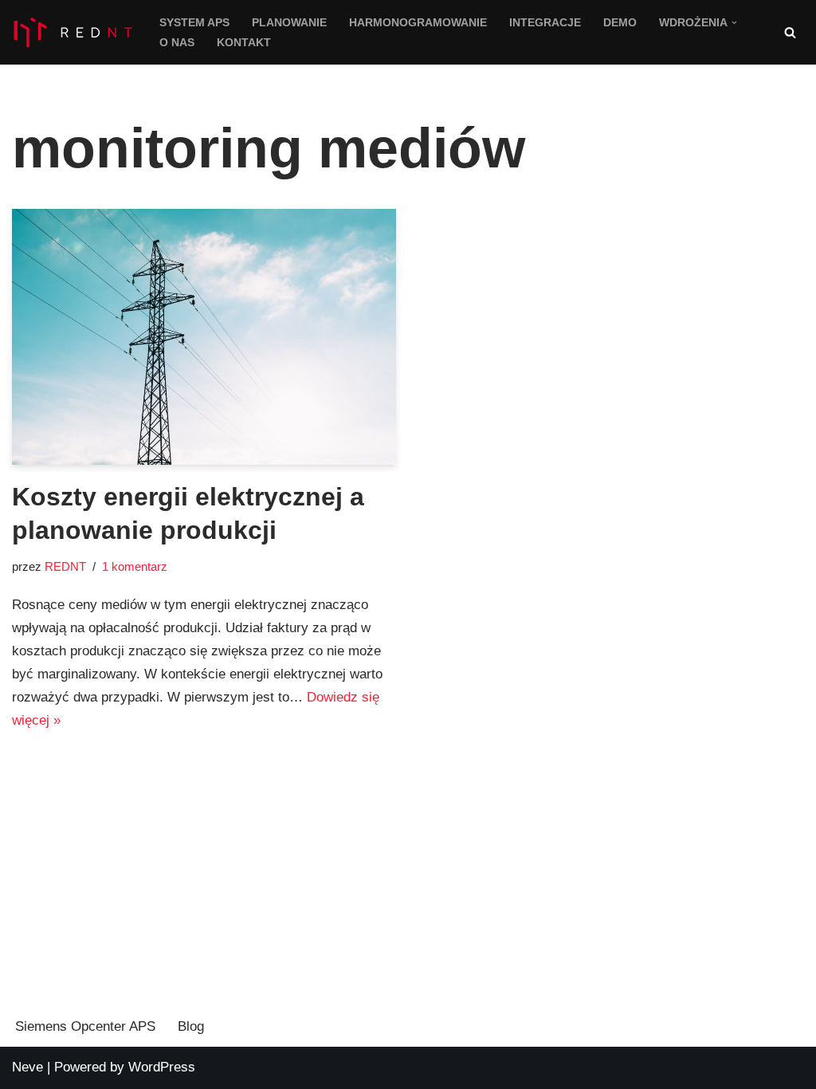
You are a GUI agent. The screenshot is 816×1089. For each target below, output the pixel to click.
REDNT (65, 566)
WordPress (161, 1067)
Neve (27, 1067)
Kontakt (244, 43)
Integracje (545, 23)
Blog (191, 1026)
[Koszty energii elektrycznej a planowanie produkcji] (204, 337)
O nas (176, 43)
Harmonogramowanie (418, 23)
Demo (620, 23)
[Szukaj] (790, 32)
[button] (734, 23)
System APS (194, 23)
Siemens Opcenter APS (85, 1026)
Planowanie (289, 23)
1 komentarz (134, 566)
